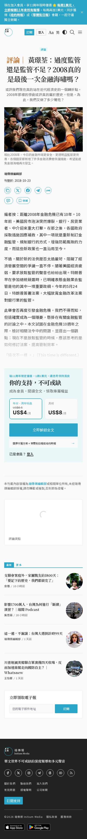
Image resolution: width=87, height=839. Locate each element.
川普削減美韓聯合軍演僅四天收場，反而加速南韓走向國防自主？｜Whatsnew (33, 667)
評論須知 (14, 539)
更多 (19, 565)
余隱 (7, 586)
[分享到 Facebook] (27, 190)
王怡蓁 (8, 678)
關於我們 (9, 783)
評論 (43, 49)
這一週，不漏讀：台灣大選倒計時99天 (33, 633)
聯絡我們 (26, 783)
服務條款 (66, 816)
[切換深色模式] (64, 32)
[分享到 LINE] (48, 190)
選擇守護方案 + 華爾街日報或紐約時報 (34, 443)
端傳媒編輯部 (38, 483)
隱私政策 (51, 816)
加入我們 (42, 783)
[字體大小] (51, 32)
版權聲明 (26, 790)
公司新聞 (42, 790)
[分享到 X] (17, 190)
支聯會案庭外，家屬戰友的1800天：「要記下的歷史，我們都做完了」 (31, 578)
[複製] (7, 190)
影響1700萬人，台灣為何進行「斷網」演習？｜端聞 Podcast (33, 607)
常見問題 (9, 790)
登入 (30, 453)
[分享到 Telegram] (38, 190)
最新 (9, 565)
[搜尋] (72, 32)
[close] (82, 12)
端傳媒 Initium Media (29, 816)
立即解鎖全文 (43, 430)
